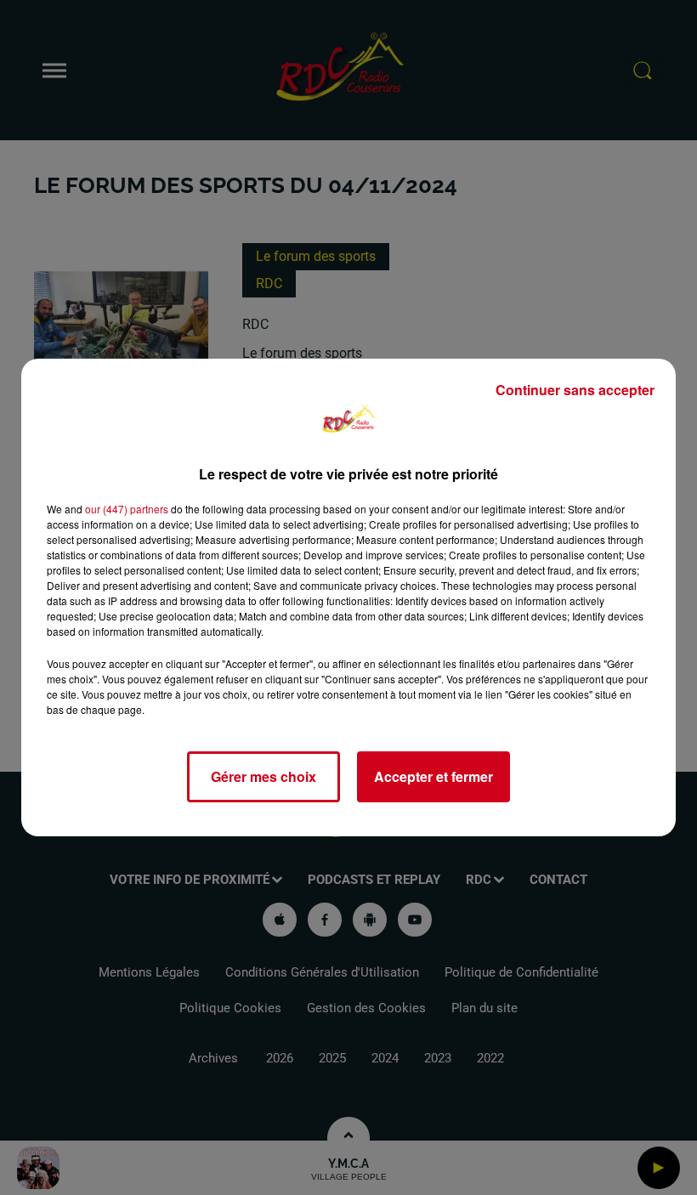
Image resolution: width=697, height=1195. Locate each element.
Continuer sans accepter (575, 389)
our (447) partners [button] (126, 508)
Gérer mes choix (263, 776)
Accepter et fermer (433, 776)
